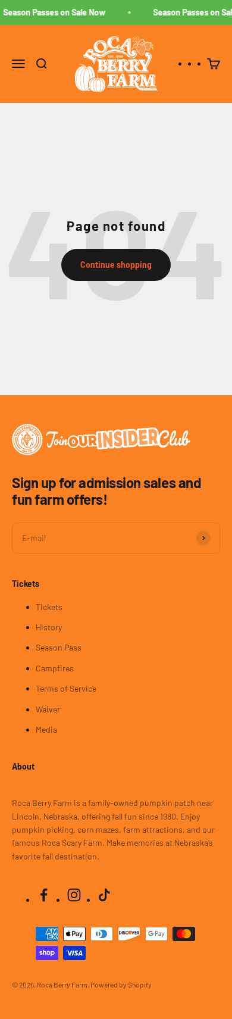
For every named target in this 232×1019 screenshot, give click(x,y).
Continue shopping (116, 265)
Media (46, 729)
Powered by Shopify (121, 984)
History (49, 627)
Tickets (49, 607)
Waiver (48, 709)
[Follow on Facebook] (44, 895)
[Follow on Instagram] (74, 895)
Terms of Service (66, 688)
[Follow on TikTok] (104, 895)
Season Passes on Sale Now (53, 12)
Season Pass (58, 647)
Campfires (55, 668)
